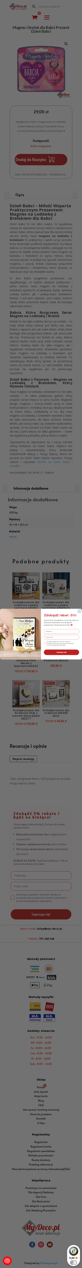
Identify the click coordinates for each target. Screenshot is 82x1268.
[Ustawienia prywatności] (7, 1260)
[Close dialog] (79, 611)
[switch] (73, 1262)
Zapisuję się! (61, 652)
